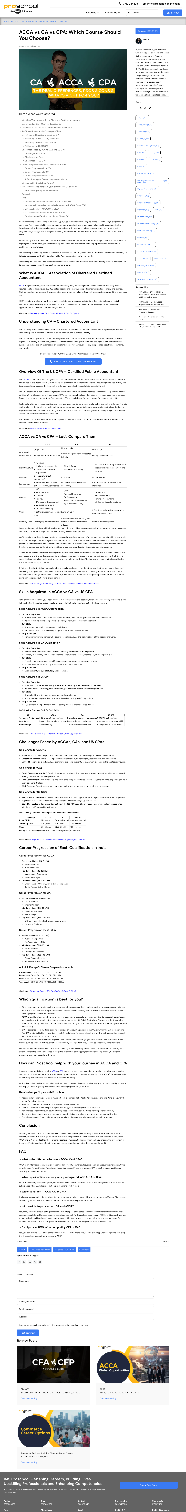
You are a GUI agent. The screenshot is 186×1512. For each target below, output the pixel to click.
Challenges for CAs (34, 157)
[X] (140, 108)
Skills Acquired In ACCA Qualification (42, 138)
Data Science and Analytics (152, 181)
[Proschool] (21, 4)
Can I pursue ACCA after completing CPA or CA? (47, 216)
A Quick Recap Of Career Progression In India (46, 179)
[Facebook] (136, 108)
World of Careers (147, 279)
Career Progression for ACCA (38, 168)
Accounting (144, 125)
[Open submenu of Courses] (97, 12)
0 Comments (84, 1250)
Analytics (143, 132)
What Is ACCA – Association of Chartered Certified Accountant (51, 120)
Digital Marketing (147, 189)
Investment (144, 217)
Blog (13, 21)
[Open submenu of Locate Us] (118, 12)
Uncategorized (145, 265)
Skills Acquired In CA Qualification (40, 142)
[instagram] (24, 1262)
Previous (23, 1241)
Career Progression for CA (37, 172)
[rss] (35, 1262)
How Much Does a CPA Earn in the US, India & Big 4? (53, 991)
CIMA (155, 159)
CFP (141, 159)
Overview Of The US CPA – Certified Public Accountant (47, 127)
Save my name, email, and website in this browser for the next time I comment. (54, 1325)
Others (142, 237)
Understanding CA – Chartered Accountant (42, 124)
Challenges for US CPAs (35, 160)
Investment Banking (148, 224)
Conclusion (27, 194)
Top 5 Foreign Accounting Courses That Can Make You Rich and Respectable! (64, 583)
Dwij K (23, 1250)
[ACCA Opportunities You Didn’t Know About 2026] (132, 1347)
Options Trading (146, 230)
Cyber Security (146, 173)
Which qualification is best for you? (38, 183)
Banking (143, 139)
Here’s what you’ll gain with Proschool (42, 190)
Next (165, 1241)
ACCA (21, 285)
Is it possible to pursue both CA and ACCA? (45, 212)
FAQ (24, 197)
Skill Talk (143, 258)
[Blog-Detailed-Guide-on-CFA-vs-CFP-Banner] (53, 1347)
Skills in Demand (146, 251)
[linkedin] (30, 1262)
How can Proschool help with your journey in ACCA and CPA (49, 186)
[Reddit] (145, 108)
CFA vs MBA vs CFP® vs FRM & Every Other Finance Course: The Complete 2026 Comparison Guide (50, 1393)
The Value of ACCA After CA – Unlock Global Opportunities (56, 734)
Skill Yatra (160, 258)
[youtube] (40, 1262)
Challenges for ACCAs (35, 153)
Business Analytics (148, 146)
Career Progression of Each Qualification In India (44, 164)
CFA (154, 152)
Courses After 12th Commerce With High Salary (35, 1457)
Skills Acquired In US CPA (36, 146)
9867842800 (46, 1504)
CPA (61, 1071)
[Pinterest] (150, 108)
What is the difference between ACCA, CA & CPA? (48, 201)
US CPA (26, 379)
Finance (143, 196)
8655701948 (83, 1504)
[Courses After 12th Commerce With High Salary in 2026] (53, 1411)
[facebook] (19, 1262)
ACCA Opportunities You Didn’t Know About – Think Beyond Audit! (119, 1393)
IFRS (158, 210)
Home (6, 21)
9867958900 (9, 1504)
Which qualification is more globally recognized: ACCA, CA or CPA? (55, 205)
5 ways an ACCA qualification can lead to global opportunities (57, 839)
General (143, 210)
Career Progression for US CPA (39, 175)
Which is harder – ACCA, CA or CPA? (42, 209)
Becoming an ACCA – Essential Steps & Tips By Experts (54, 313)
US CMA (143, 272)
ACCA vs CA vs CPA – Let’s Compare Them (41, 131)
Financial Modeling (148, 203)
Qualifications (145, 244)
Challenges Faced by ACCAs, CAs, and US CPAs (43, 149)
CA (153, 31)
